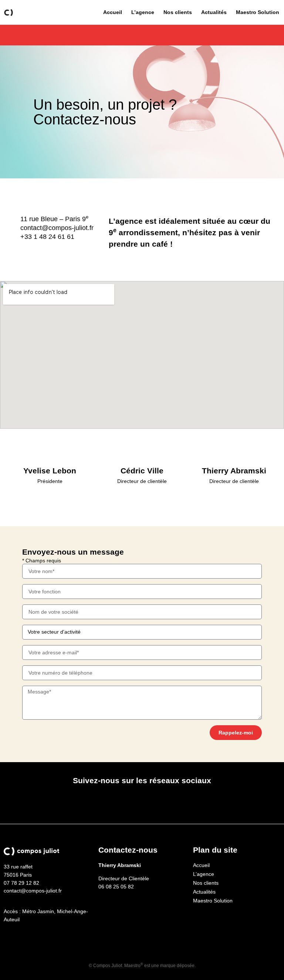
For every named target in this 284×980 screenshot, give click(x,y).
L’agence (142, 12)
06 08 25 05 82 (116, 887)
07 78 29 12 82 (21, 883)
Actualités (214, 12)
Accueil (112, 12)
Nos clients (177, 12)
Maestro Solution (257, 12)
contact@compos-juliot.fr (33, 891)
